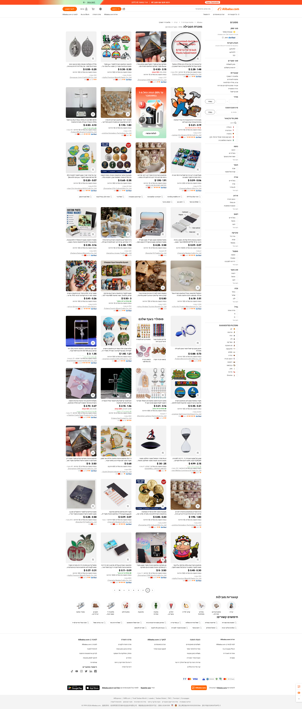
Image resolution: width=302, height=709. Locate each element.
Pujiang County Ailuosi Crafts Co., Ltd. (117, 308)
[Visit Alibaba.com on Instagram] (81, 671)
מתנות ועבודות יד (187, 22)
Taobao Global (161, 698)
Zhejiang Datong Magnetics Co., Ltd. (83, 253)
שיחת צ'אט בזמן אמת (123, 649)
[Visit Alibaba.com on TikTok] (72, 671)
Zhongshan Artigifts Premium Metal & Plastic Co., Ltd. (116, 77)
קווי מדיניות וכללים (193, 667)
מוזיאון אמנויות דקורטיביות (155, 622)
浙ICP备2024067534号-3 (211, 705)
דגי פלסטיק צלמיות (174, 197)
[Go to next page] (115, 590)
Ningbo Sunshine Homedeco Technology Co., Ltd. (116, 133)
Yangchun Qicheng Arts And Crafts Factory (81, 306)
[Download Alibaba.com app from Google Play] (75, 687)
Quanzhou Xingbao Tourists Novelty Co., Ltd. (151, 306)
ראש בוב (180, 202)
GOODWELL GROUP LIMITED (155, 468)
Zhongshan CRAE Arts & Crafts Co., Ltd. (151, 80)
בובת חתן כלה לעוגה (157, 628)
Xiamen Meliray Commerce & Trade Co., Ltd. (186, 470)
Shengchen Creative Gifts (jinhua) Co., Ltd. (116, 359)
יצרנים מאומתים (160, 644)
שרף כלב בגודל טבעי (103, 197)
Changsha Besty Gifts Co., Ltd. (190, 188)
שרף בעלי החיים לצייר (79, 622)
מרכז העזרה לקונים (124, 644)
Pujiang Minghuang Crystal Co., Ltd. (83, 132)
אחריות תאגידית (229, 653)
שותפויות (93, 662)
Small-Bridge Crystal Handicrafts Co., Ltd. (81, 361)
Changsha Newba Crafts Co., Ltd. (189, 253)
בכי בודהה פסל (98, 622)
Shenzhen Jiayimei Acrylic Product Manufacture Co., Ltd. (186, 306)
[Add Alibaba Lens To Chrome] (199, 687)
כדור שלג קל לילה (192, 197)
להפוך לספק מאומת (90, 658)
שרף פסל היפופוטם (133, 622)
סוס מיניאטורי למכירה (178, 628)
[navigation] (221, 306)
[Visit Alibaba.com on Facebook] (95, 671)
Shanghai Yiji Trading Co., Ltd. (155, 253)
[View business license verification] (172, 705)
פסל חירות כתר (115, 622)
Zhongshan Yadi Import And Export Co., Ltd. (186, 414)
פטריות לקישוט (139, 628)
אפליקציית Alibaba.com (111, 688)
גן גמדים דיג (175, 622)
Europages (185, 698)
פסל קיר (119, 197)
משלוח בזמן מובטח (193, 653)
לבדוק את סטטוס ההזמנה (88, 653)
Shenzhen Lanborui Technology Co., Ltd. (151, 416)
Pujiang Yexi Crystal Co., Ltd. (121, 418)
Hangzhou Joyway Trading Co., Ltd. (118, 253)
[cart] (93, 9)
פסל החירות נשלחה (192, 622)
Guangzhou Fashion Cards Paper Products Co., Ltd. (81, 415)
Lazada (151, 698)
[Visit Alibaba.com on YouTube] (76, 671)
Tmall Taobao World (139, 698)
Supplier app (146, 688)
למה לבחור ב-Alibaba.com (225, 644)
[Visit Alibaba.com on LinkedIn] (90, 671)
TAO (169, 698)
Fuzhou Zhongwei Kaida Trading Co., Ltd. (186, 74)
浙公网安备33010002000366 (189, 705)
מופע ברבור (166, 202)
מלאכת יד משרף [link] (164, 22)
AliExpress (117, 698)
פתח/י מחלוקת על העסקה (122, 653)
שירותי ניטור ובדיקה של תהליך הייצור (187, 662)
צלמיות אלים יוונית (228, 628)
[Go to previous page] (152, 590)
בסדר (210, 101)
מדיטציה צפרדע (210, 622)
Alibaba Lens (222, 688)
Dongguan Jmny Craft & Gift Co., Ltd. (83, 77)
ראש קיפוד (195, 628)
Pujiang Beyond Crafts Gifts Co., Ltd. (188, 359)
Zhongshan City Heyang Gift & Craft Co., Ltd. (186, 135)
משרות (232, 658)
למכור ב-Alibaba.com (89, 644)
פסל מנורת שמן (84, 197)
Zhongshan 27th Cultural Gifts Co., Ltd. (117, 188)
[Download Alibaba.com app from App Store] (93, 687)
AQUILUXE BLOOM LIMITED (156, 185)
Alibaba (199, 22)
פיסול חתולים (210, 628)
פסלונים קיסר (193, 202)
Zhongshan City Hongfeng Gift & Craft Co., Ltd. (81, 188)
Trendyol (176, 698)
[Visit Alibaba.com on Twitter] (86, 671)
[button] (123, 9)
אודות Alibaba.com (227, 639)
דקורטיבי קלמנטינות (154, 197)
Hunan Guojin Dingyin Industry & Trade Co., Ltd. (116, 472)
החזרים (128, 658)
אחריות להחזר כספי (193, 649)
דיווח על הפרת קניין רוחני (122, 662)
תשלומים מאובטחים (193, 644)
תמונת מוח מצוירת (228, 622)
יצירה (176, 22)
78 (119, 590)
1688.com (126, 698)
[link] (299, 686)
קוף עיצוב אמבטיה (135, 197)
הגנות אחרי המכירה (193, 658)
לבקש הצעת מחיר (160, 649)
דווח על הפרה (126, 667)
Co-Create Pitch (229, 649)
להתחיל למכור (92, 649)
